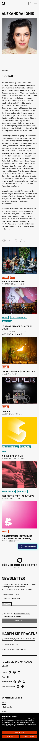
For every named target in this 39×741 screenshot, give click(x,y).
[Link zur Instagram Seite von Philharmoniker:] (19, 681)
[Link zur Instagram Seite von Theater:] (14, 672)
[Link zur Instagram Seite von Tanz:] (7, 676)
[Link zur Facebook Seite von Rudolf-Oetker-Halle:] (17, 686)
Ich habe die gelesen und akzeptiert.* (17, 615)
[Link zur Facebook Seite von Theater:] (9, 672)
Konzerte (16, 599)
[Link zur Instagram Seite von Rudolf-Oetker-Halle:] (22, 686)
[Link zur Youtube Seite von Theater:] (19, 672)
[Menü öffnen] (35, 3)
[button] (27, 546)
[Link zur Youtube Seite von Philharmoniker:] (23, 681)
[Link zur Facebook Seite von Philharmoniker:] (14, 681)
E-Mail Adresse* (6, 604)
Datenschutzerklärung (22, 614)
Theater (7, 599)
